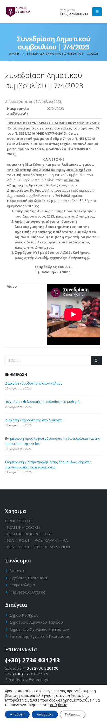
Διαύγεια (17, 570)
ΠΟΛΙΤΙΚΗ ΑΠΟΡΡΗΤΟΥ (28, 533)
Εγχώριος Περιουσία (28, 577)
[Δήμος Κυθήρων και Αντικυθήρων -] (18, 12)
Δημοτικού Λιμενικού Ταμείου (36, 622)
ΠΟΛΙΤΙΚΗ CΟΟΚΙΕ (23, 527)
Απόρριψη (45, 714)
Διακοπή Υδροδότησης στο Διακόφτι (34, 420)
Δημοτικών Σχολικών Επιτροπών (39, 629)
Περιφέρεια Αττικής (27, 592)
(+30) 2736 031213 (74, 13)
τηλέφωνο (67, 10)
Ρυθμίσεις (72, 714)
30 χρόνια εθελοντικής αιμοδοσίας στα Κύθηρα (42, 401)
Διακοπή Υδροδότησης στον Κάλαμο (34, 383)
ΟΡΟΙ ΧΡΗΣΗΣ (19, 520)
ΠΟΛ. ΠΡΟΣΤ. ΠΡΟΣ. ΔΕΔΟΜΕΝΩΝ (37, 546)
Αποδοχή (17, 714)
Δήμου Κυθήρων (24, 615)
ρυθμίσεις (58, 705)
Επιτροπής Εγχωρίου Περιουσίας (39, 636)
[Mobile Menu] (97, 11)
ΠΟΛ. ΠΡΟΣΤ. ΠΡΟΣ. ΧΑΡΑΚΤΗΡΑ (36, 540)
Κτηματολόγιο (22, 584)
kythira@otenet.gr (32, 679)
